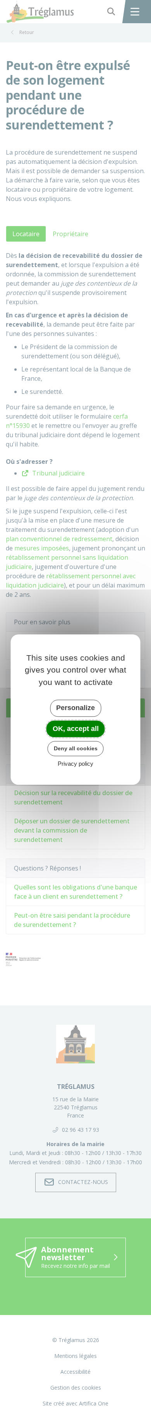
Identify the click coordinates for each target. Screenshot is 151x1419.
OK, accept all (76, 728)
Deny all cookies (76, 748)
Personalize (75, 708)
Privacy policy (75, 763)
